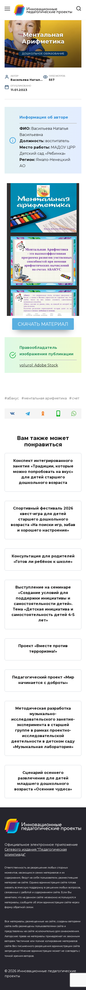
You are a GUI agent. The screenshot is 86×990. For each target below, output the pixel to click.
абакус (13, 398)
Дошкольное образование (43, 53)
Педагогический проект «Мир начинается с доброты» (43, 680)
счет (75, 398)
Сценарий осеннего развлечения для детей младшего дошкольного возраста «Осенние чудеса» (43, 780)
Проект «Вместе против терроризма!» (43, 649)
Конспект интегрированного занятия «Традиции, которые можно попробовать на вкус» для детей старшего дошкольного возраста (43, 471)
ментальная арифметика (45, 398)
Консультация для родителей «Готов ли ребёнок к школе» (43, 559)
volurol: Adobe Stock (38, 365)
